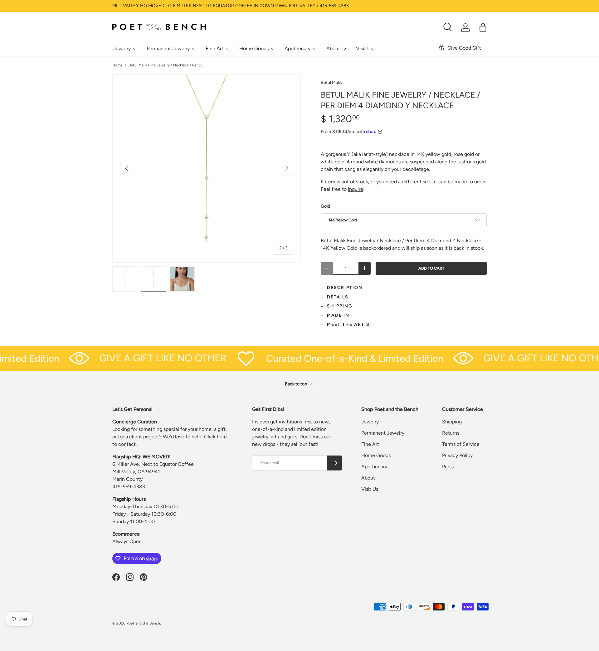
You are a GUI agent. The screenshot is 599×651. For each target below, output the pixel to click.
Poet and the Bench (143, 623)
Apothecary (297, 48)
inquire (355, 189)
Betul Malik (331, 82)
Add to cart (431, 268)
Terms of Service (461, 444)
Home (117, 65)
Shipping (452, 422)
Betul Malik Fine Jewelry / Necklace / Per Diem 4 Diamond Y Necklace (166, 65)
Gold (325, 206)
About (333, 48)
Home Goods (254, 48)
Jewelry (122, 48)
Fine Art (214, 48)
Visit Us (364, 48)
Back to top (296, 384)
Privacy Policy (457, 455)
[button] (483, 27)
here (222, 437)
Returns (450, 433)
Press (448, 467)
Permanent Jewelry (168, 48)
